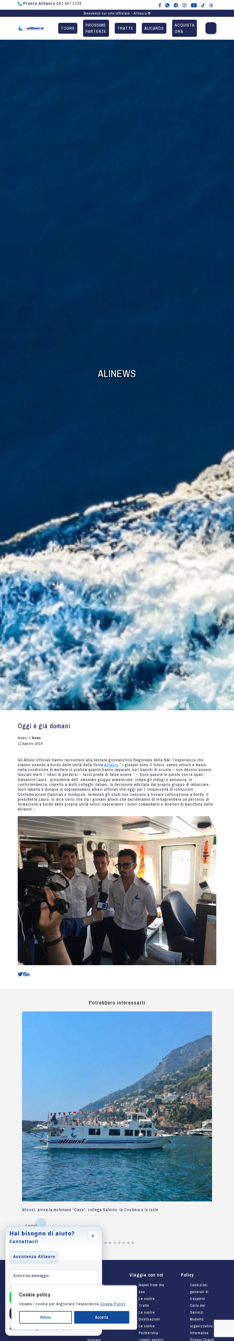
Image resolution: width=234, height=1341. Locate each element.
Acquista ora (185, 28)
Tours (68, 28)
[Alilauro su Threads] (211, 4)
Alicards (154, 28)
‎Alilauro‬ (111, 764)
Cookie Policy (113, 1303)
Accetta (101, 1317)
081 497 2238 (52, 3)
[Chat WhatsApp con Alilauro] (167, 4)
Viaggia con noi (147, 1275)
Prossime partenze (96, 28)
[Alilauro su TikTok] (203, 4)
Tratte (125, 28)
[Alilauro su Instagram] (184, 4)
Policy (187, 1275)
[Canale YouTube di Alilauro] (194, 4)
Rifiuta (45, 1317)
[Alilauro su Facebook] (160, 4)
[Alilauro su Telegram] (176, 4)
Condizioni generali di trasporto (199, 1291)
